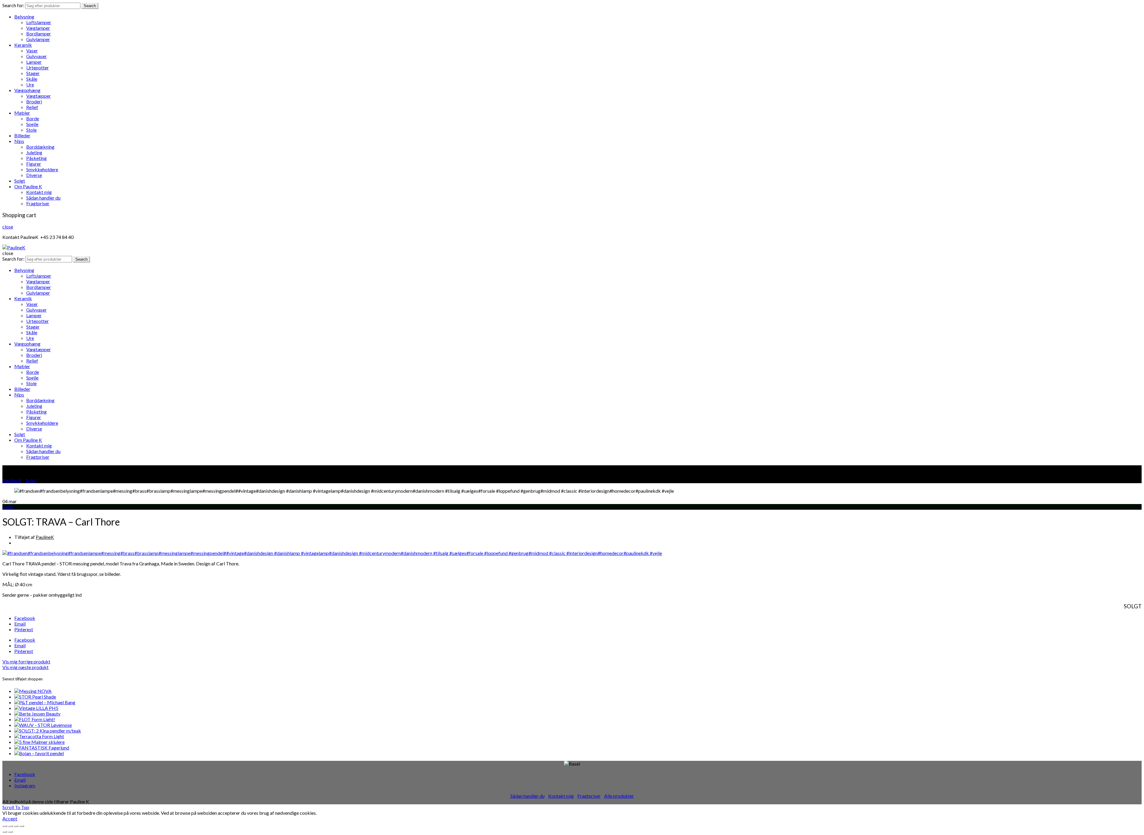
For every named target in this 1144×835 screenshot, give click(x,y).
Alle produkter (619, 796)
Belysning (24, 16)
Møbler (22, 113)
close (7, 226)
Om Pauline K (28, 186)
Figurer (33, 164)
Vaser (32, 50)
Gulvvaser (36, 56)
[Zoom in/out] (21, 826)
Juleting (34, 152)
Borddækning (40, 147)
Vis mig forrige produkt (26, 661)
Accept (9, 818)
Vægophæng (27, 90)
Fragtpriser (37, 203)
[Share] (10, 826)
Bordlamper (38, 33)
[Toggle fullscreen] (16, 826)
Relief (32, 107)
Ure (30, 84)
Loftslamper (38, 22)
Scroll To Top (15, 807)
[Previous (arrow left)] (4, 832)
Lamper (34, 62)
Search (90, 6)
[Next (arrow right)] (10, 832)
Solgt (19, 181)
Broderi (34, 101)
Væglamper (38, 28)
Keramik (23, 45)
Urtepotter (37, 67)
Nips (19, 141)
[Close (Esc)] (4, 826)
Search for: (13, 5)
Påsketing (36, 158)
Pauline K (11, 480)
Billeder (22, 135)
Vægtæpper (38, 96)
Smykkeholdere (42, 169)
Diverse (34, 175)
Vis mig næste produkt (25, 667)
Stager (33, 73)
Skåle (31, 79)
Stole (31, 130)
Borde (32, 118)
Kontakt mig (39, 192)
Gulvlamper (38, 39)
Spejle (32, 124)
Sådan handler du (43, 197)
